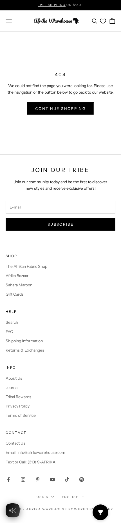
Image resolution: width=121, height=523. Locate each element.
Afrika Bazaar (17, 275)
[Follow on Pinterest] (38, 479)
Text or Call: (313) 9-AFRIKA (30, 462)
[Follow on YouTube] (52, 479)
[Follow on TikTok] (67, 479)
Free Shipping (51, 5)
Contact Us (15, 443)
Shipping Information (24, 340)
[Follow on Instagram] (23, 479)
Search (12, 322)
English (70, 497)
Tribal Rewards (18, 396)
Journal (12, 387)
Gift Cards (15, 294)
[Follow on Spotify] (81, 479)
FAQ (9, 331)
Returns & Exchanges (25, 350)
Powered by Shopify (90, 509)
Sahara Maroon (19, 284)
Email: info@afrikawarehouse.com (35, 452)
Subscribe (60, 224)
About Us (14, 378)
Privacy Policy (18, 406)
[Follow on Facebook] (8, 479)
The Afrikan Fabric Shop (26, 266)
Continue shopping (60, 108)
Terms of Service (21, 415)
